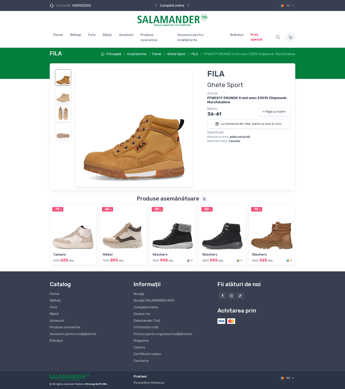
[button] (278, 37)
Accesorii (57, 321)
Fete (53, 307)
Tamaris (59, 254)
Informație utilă (146, 327)
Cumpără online (172, 5)
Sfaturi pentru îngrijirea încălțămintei (163, 334)
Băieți (54, 314)
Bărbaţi (55, 300)
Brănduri (56, 340)
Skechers (160, 254)
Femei (54, 294)
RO (288, 5)
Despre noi (142, 314)
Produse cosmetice (65, 327)
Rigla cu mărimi (276, 111)
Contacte (141, 361)
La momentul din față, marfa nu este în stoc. (251, 124)
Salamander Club (147, 321)
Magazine (141, 340)
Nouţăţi (139, 294)
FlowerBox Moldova (149, 383)
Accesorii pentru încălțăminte (73, 334)
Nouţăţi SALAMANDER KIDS (154, 300)
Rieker (108, 254)
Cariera (139, 347)
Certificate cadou (147, 354)
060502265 (81, 5)
